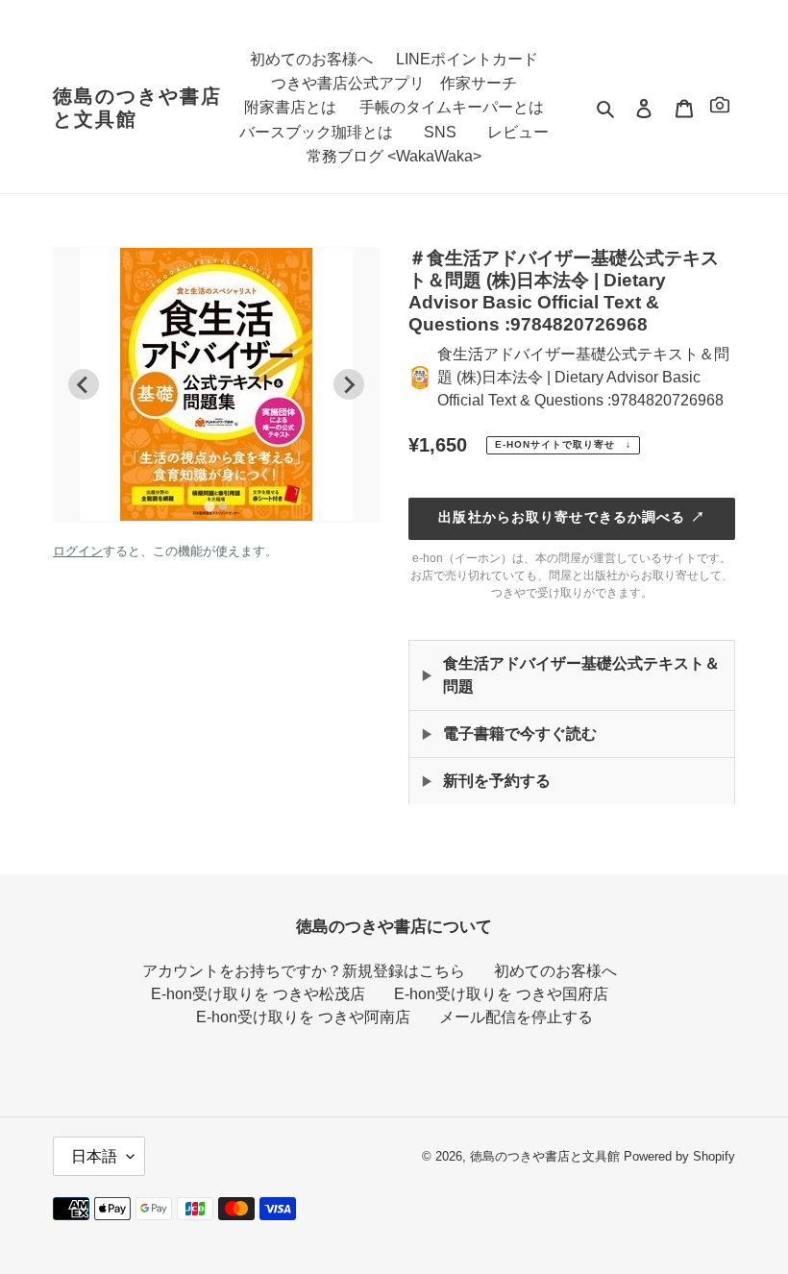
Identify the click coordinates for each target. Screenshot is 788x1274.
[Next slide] (348, 384)
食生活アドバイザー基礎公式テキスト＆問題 (581, 675)
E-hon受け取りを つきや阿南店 (303, 1017)
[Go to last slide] (83, 384)
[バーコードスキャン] (719, 108)
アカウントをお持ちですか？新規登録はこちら (303, 971)
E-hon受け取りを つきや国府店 (501, 994)
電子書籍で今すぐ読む (520, 733)
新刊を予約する (497, 780)
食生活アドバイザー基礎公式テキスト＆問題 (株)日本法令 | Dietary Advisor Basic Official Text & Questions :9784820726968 (583, 377)
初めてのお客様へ (555, 971)
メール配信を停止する (516, 1017)
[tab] (209, 507)
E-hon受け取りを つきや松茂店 (258, 994)
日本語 (94, 1156)
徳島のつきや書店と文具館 (137, 108)
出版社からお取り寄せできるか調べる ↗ (571, 517)
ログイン (78, 551)
